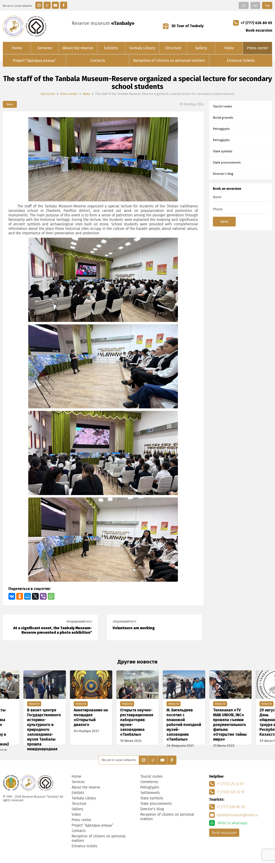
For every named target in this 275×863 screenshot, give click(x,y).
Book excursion (259, 30)
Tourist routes (222, 106)
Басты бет (48, 94)
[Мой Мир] (27, 596)
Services (45, 48)
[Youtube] (55, 5)
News (86, 94)
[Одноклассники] (19, 596)
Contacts (97, 60)
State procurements (227, 162)
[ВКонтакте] (11, 596)
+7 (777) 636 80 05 (256, 23)
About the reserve (78, 48)
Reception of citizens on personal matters (169, 60)
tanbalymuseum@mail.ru (237, 815)
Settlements (150, 792)
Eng (267, 5)
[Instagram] (38, 5)
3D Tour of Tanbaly (187, 26)
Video (229, 48)
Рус (244, 5)
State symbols (222, 151)
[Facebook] (63, 5)
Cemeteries (149, 782)
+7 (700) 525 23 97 (231, 792)
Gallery (201, 48)
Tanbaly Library (142, 48)
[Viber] (43, 596)
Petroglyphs (221, 129)
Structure (173, 48)
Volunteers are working (134, 625)
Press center (257, 48)
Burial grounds (223, 117)
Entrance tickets (241, 60)
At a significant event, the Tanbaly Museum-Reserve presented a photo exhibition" (52, 627)
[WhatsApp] (51, 596)
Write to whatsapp (232, 823)
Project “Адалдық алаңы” (34, 60)
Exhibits (111, 48)
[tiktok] (47, 5)
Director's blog (223, 174)
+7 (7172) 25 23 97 (230, 784)
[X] (35, 596)
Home (17, 48)
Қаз (255, 5)
